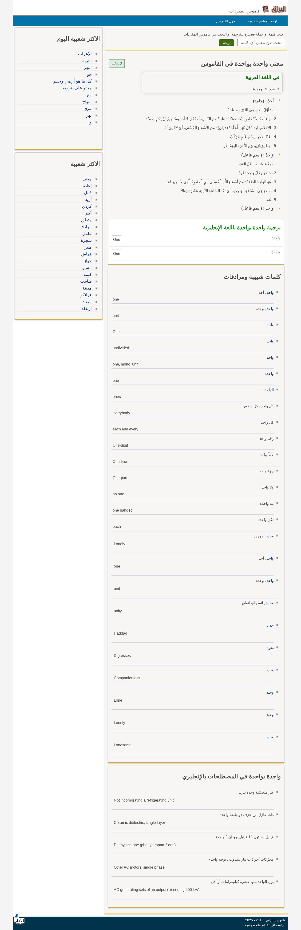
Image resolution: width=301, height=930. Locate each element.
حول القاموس (225, 21)
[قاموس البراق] (274, 9)
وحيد (270, 536)
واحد (270, 292)
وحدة (270, 603)
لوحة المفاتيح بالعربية (262, 21)
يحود (270, 648)
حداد (270, 625)
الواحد (269, 390)
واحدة (269, 374)
